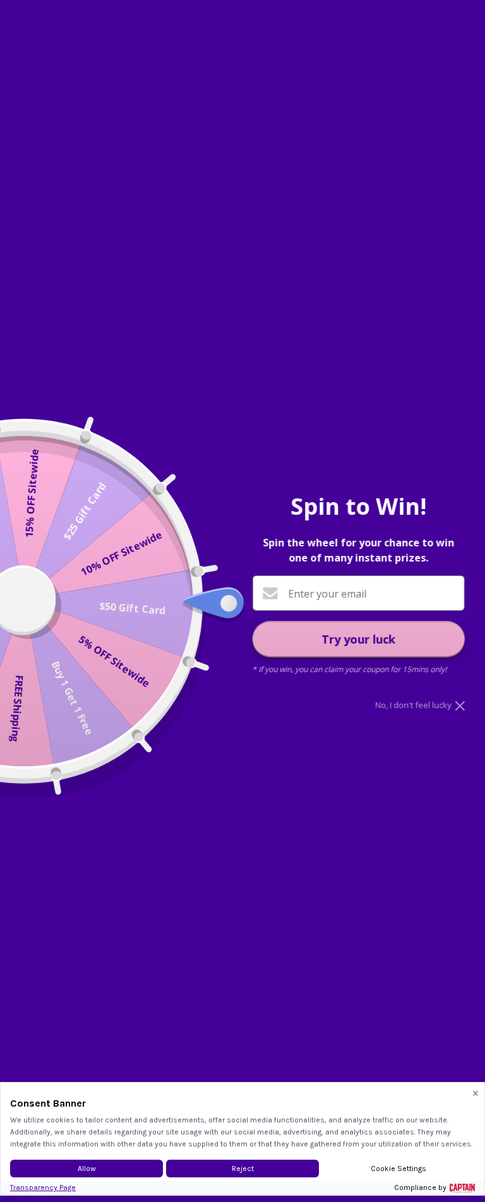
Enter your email (327, 594)
